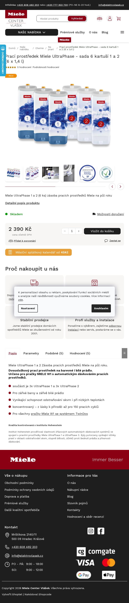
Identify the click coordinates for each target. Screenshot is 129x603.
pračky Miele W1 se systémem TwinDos (59, 413)
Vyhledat (77, 18)
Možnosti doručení (110, 214)
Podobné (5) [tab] (54, 353)
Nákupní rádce (77, 489)
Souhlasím (101, 308)
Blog (70, 496)
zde (20, 299)
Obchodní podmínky (19, 483)
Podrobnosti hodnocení (46, 67)
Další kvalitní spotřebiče (22, 510)
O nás (71, 483)
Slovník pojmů (77, 503)
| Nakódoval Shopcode (36, 594)
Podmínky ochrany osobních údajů (29, 489)
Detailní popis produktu (22, 203)
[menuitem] (31, 32)
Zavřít (108, 242)
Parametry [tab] (31, 353)
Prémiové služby (16, 503)
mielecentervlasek (91, 529)
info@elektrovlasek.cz (27, 555)
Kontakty (73, 510)
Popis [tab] (13, 353)
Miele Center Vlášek (101, 531)
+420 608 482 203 (24, 547)
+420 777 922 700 (57, 5)
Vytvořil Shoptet (12, 594)
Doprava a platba (17, 496)
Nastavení (28, 308)
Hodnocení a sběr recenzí (85, 516)
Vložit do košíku (102, 231)
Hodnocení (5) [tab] (80, 353)
